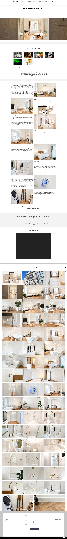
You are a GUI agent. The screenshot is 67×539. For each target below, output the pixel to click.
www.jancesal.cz (7, 514)
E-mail (26, 520)
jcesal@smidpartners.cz (58, 519)
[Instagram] (65, 271)
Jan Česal (15, 1)
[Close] (66, 537)
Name (26, 515)
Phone (35, 520)
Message (26, 524)
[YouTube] (65, 269)
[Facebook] (65, 268)
